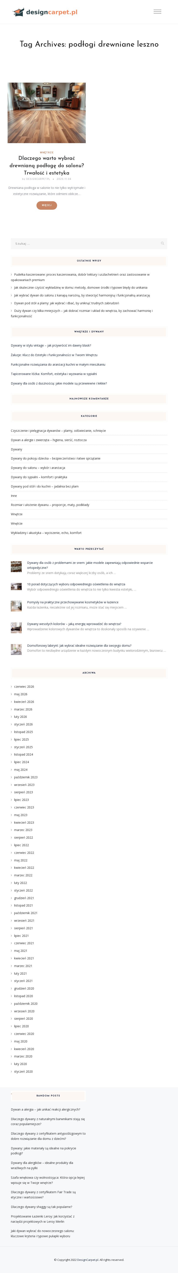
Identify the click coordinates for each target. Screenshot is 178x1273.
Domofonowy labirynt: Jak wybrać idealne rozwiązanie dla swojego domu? (79, 645)
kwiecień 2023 (24, 822)
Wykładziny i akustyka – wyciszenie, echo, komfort (46, 533)
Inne (14, 496)
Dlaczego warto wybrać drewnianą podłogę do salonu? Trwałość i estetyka (47, 166)
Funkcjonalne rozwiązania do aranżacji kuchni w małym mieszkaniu (58, 364)
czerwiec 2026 (24, 686)
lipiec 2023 (21, 800)
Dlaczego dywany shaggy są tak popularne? (41, 1207)
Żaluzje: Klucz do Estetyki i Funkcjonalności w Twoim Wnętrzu (54, 355)
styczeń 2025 (23, 747)
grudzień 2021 (24, 898)
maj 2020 (20, 1041)
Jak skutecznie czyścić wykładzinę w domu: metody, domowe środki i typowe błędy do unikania (80, 287)
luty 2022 (20, 883)
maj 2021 (20, 951)
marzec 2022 (23, 875)
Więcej (47, 205)
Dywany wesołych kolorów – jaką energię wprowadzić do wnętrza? (74, 624)
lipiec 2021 (21, 936)
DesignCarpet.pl (87, 1260)
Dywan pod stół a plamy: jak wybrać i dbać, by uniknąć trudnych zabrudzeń (66, 303)
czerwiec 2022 (24, 853)
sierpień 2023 (23, 792)
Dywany (16, 449)
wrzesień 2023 (24, 785)
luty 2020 (20, 1064)
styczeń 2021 (23, 981)
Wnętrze (47, 152)
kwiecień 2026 (24, 702)
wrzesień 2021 (24, 920)
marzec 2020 (23, 1056)
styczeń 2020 (23, 1071)
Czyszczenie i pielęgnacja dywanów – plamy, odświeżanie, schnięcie (58, 431)
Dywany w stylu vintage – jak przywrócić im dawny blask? (51, 345)
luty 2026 (20, 717)
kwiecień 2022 (24, 868)
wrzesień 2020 (24, 1011)
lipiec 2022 (21, 845)
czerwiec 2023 (24, 807)
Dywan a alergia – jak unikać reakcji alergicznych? (45, 1109)
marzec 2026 (23, 709)
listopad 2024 (23, 754)
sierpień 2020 (23, 1018)
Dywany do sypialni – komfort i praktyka (39, 477)
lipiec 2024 (21, 762)
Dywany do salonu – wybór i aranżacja (38, 468)
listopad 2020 (23, 996)
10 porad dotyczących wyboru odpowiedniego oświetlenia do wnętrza (76, 584)
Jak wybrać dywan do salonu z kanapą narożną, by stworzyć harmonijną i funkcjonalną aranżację (82, 295)
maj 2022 (20, 860)
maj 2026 (20, 694)
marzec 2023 (23, 830)
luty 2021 (20, 973)
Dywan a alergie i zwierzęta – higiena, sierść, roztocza (49, 440)
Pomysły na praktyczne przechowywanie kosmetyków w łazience (73, 602)
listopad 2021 (23, 905)
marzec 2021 (23, 966)
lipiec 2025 (21, 739)
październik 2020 (26, 1003)
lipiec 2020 (21, 1026)
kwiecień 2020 (24, 1049)
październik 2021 (26, 913)
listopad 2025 (23, 732)
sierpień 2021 (23, 928)
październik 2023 (26, 777)
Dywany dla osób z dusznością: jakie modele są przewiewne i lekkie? (59, 383)
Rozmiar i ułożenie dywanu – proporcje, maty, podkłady (50, 505)
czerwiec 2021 (24, 943)
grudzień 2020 (24, 988)
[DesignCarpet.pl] (45, 12)
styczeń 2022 (23, 890)
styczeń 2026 (23, 724)
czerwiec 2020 (24, 1034)
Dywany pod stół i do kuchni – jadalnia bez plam (45, 486)
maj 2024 (20, 769)
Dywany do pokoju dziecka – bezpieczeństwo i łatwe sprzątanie (56, 458)
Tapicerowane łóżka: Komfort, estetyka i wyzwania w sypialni (54, 374)
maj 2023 (20, 815)
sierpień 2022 (23, 837)
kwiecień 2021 (24, 958)
